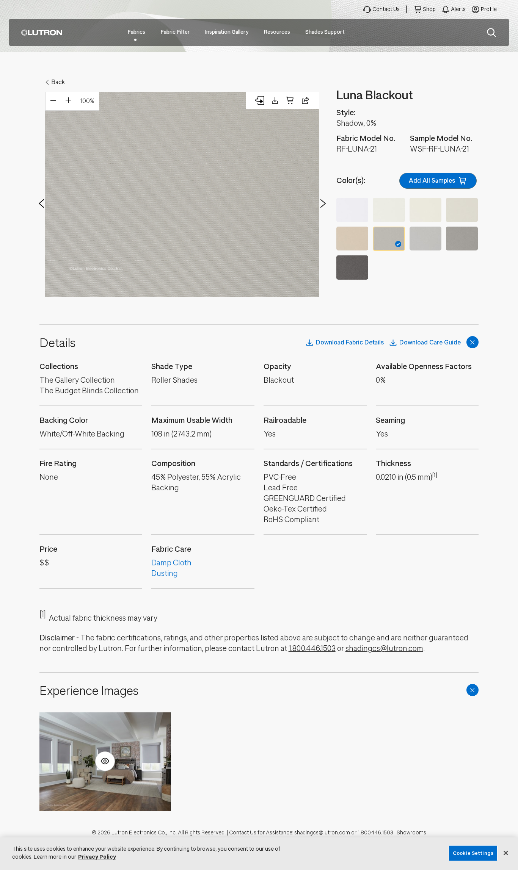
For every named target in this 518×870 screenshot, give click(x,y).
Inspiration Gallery (226, 32)
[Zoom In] (68, 101)
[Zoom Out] (53, 101)
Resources (277, 32)
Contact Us (386, 9)
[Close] (506, 853)
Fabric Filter (175, 32)
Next (323, 203)
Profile (489, 9)
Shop (429, 9)
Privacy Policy (97, 857)
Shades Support (325, 32)
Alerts (458, 9)
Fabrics (136, 32)
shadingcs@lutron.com (384, 648)
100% (87, 101)
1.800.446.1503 (312, 648)
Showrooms (411, 832)
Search (491, 32)
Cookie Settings (473, 853)
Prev (41, 203)
